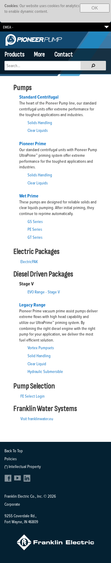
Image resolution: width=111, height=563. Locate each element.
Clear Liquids (38, 130)
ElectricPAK (29, 261)
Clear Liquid (37, 363)
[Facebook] (8, 480)
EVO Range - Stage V (44, 292)
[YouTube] (18, 480)
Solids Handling (40, 122)
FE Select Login (32, 396)
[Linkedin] (26, 480)
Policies (10, 458)
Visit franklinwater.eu (36, 418)
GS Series (35, 221)
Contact (63, 54)
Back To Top (13, 450)
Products (15, 54)
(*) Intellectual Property (22, 466)
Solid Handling (39, 355)
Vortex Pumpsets (41, 347)
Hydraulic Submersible (45, 371)
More (39, 54)
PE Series (35, 229)
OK (94, 7)
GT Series (35, 237)
